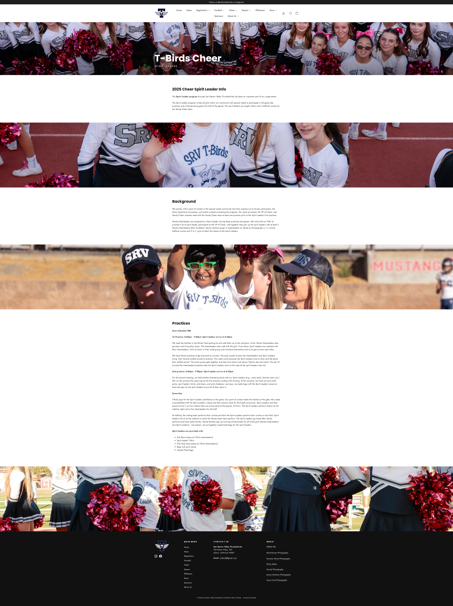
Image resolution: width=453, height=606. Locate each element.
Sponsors (218, 16)
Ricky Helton (272, 564)
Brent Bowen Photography (277, 552)
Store (272, 10)
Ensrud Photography (275, 569)
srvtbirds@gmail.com (228, 558)
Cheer (232, 10)
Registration (202, 10)
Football (219, 10)
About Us (232, 16)
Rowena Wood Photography (278, 558)
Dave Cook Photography (277, 580)
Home (179, 10)
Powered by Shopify (249, 598)
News (189, 10)
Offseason (260, 10)
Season (245, 10)
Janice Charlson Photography (279, 574)
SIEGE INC (271, 546)
